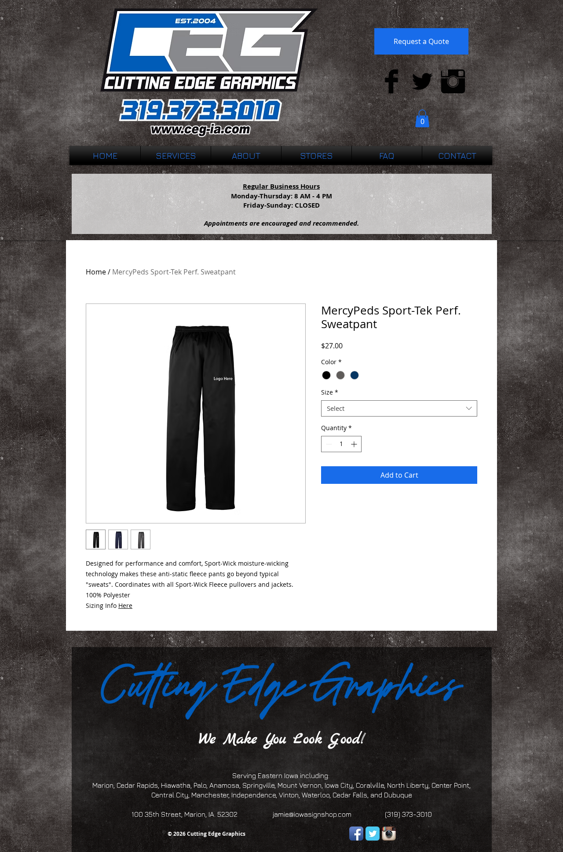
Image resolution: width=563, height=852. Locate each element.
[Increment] (354, 444)
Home (96, 272)
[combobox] (399, 408)
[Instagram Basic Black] (453, 81)
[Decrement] (327, 444)
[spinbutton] (341, 444)
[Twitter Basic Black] (422, 81)
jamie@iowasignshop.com (312, 814)
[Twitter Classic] (373, 833)
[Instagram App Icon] (389, 833)
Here (125, 605)
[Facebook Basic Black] (391, 81)
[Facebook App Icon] (356, 833)
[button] (422, 119)
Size (329, 392)
